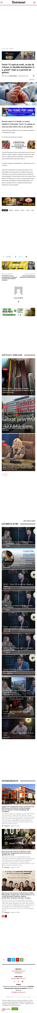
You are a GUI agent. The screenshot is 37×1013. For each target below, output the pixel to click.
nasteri (22, 210)
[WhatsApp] (21, 960)
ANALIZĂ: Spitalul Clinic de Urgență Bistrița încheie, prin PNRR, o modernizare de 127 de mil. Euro (18, 428)
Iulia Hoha (6, 546)
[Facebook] (9, 960)
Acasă (3, 48)
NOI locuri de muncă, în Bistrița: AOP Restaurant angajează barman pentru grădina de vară (16, 853)
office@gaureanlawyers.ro (18, 992)
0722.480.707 (18, 973)
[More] (26, 256)
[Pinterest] (17, 960)
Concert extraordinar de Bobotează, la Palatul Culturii (27, 276)
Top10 (5, 369)
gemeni (17, 210)
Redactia (7, 826)
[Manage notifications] (3, 1009)
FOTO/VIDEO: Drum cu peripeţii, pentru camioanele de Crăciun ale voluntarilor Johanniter (9, 278)
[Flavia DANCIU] (3, 76)
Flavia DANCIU (13, 76)
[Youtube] (22, 981)
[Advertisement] (18, 26)
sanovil (27, 210)
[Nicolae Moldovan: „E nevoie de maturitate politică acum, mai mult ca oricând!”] (18, 664)
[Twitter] (13, 960)
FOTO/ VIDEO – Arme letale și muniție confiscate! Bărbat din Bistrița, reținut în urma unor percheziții (18, 390)
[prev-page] (3, 474)
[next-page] (6, 474)
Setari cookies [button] (6, 1009)
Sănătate (11, 48)
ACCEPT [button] (15, 1009)
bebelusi (11, 210)
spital (32, 210)
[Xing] (18, 301)
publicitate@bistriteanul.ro (18, 978)
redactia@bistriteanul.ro (18, 971)
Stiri (7, 48)
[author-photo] (3, 826)
